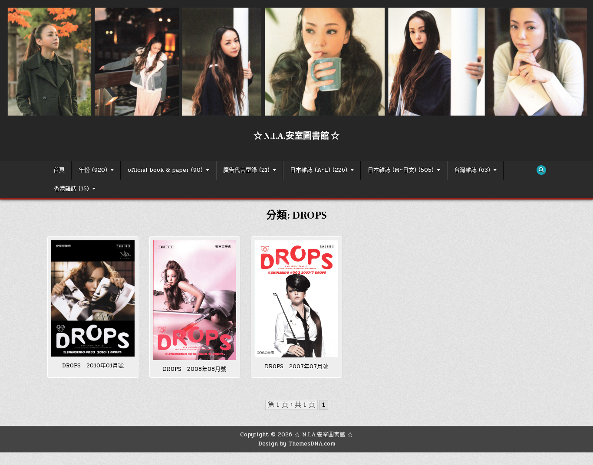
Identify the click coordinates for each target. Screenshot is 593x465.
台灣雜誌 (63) (472, 170)
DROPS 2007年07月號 (296, 366)
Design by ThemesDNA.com (296, 443)
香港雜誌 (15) (71, 188)
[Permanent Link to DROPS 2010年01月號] (93, 298)
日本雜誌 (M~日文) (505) (401, 170)
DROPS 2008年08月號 (194, 369)
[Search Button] (541, 170)
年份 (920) (93, 170)
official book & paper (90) (165, 170)
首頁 (59, 170)
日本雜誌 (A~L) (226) (318, 170)
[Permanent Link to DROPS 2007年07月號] (296, 298)
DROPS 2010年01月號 (93, 365)
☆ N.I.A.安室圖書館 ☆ (296, 136)
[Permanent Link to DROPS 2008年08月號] (195, 300)
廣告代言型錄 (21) (246, 170)
